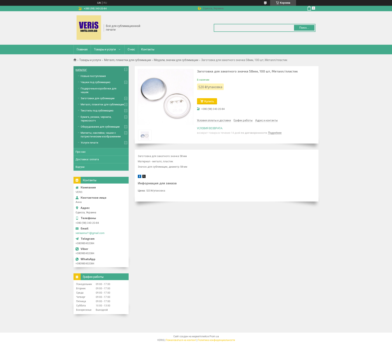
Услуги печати (89, 142)
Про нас (81, 151)
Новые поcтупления (93, 76)
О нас (131, 49)
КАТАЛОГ (81, 69)
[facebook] (139, 177)
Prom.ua (214, 336)
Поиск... (304, 27)
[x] (144, 177)
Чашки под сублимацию (95, 82)
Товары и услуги (105, 49)
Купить (209, 101)
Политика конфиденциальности (216, 340)
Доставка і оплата (87, 159)
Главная (82, 49)
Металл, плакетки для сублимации (127, 60)
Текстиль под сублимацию (97, 110)
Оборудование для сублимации (100, 126)
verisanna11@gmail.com (90, 233)
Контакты (147, 49)
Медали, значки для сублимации (176, 60)
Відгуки (80, 166)
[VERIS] (89, 27)
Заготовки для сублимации (98, 98)
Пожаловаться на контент (181, 340)
